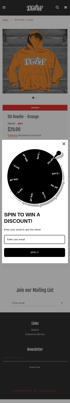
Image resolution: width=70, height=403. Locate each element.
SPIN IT (34, 252)
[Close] (64, 144)
